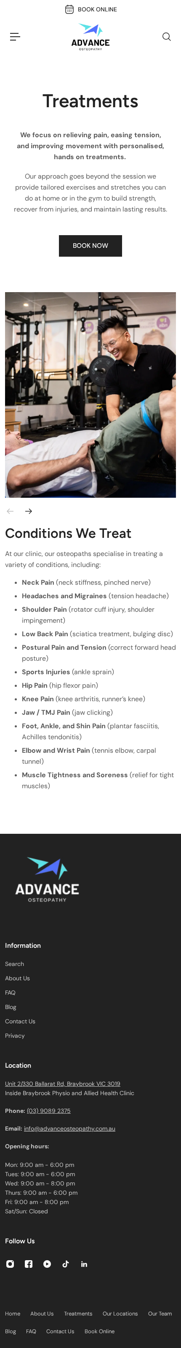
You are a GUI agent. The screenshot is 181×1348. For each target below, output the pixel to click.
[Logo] (90, 37)
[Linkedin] (84, 1264)
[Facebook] (28, 1264)
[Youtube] (47, 1264)
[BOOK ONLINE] (90, 9)
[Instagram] (10, 1264)
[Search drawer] (166, 36)
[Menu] (15, 37)
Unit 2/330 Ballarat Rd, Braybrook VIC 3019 (62, 1084)
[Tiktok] (65, 1264)
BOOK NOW (90, 245)
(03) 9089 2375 (49, 1111)
